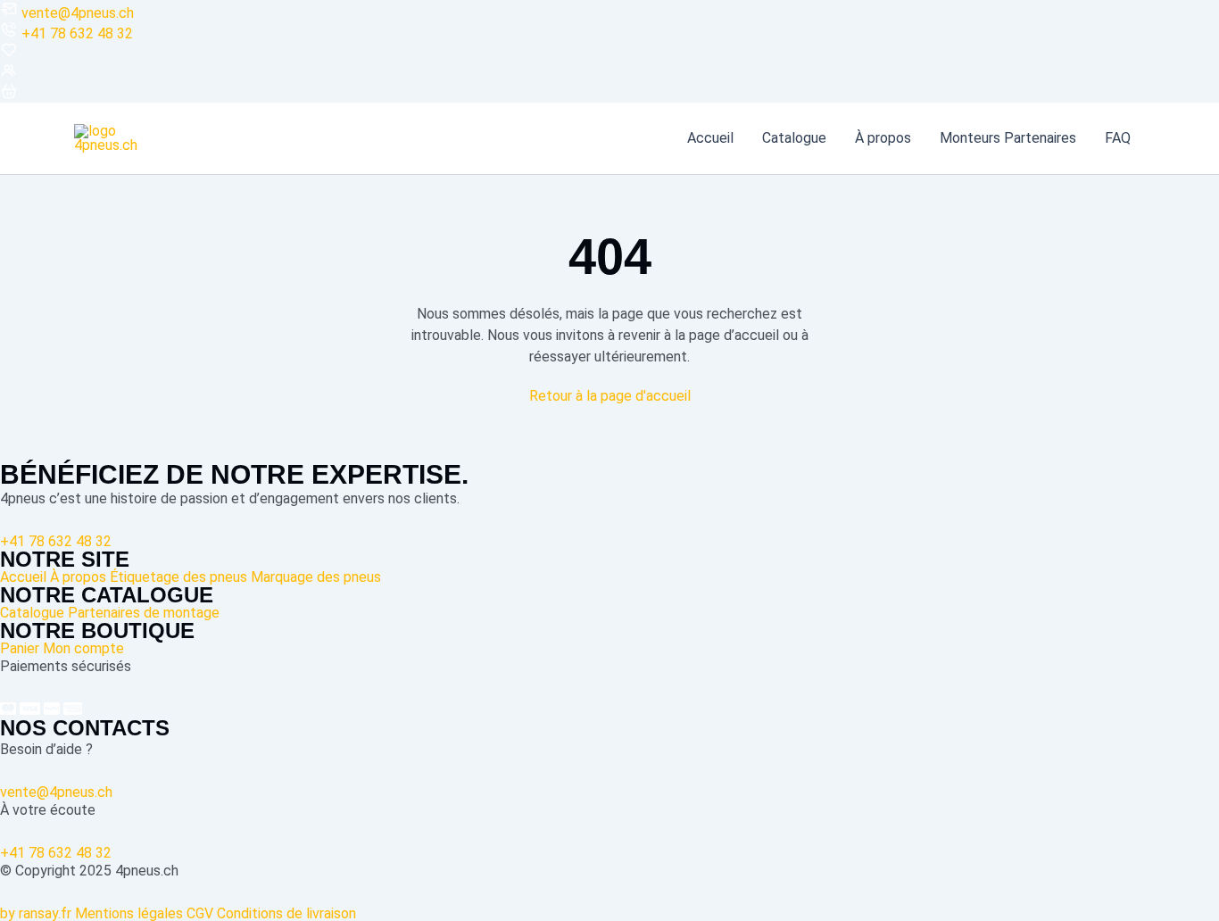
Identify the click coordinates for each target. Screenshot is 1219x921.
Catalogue (794, 138)
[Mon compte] (9, 74)
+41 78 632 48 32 (77, 33)
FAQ (1118, 138)
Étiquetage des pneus (178, 576)
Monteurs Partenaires (1008, 138)
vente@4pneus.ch (77, 12)
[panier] (9, 95)
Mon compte (83, 648)
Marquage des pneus (316, 576)
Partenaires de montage (144, 612)
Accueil (710, 138)
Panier (19, 648)
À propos (883, 138)
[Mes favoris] (9, 54)
